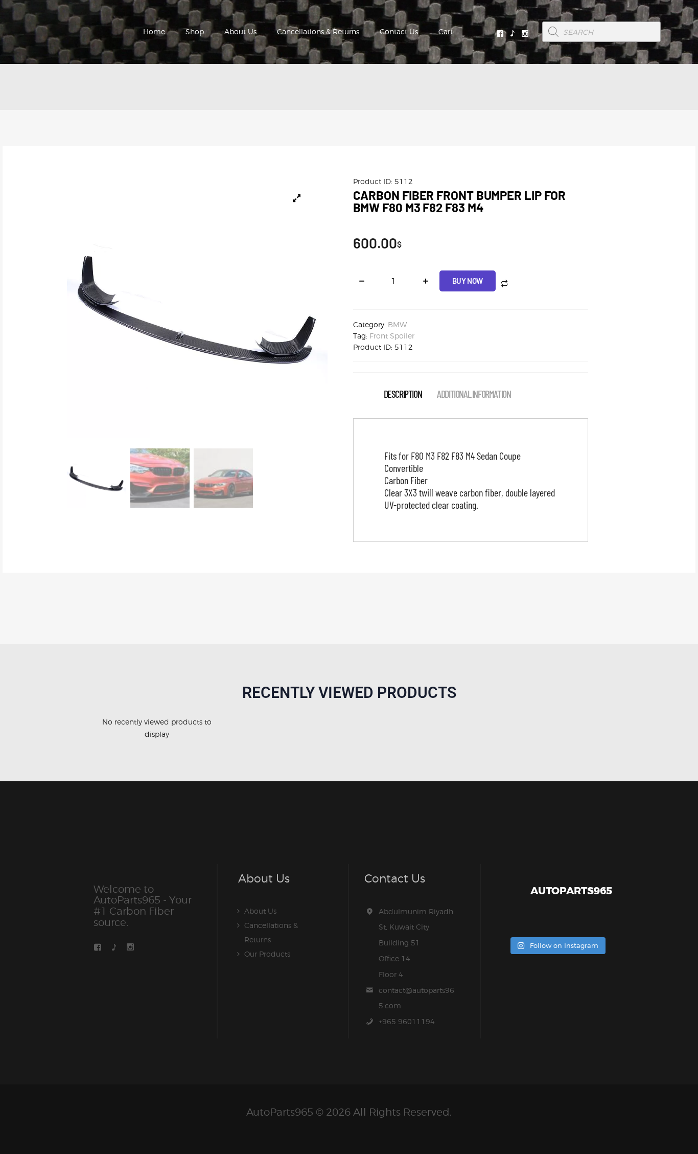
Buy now (467, 280)
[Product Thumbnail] (296, 198)
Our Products (267, 953)
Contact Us (399, 31)
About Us (240, 31)
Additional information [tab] (473, 394)
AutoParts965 (279, 1112)
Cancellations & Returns (318, 31)
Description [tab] (403, 394)
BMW (397, 324)
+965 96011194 (407, 1021)
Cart (445, 31)
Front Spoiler (391, 335)
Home (154, 31)
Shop (194, 31)
